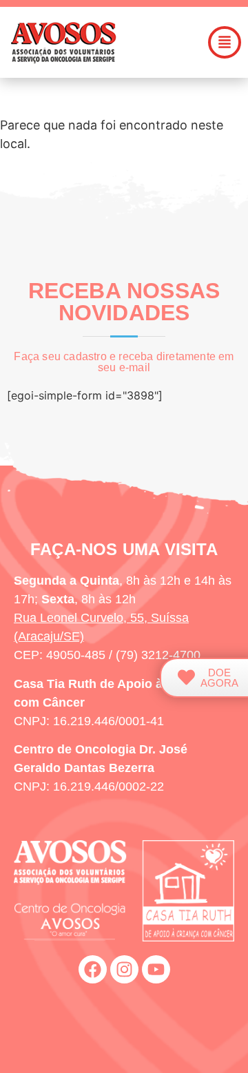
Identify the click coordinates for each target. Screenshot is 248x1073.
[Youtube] (156, 969)
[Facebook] (93, 969)
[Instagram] (124, 969)
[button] (224, 42)
